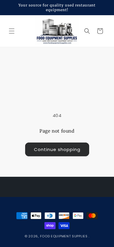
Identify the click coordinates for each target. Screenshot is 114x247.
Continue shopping (57, 149)
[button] (11, 31)
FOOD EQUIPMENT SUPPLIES (64, 236)
